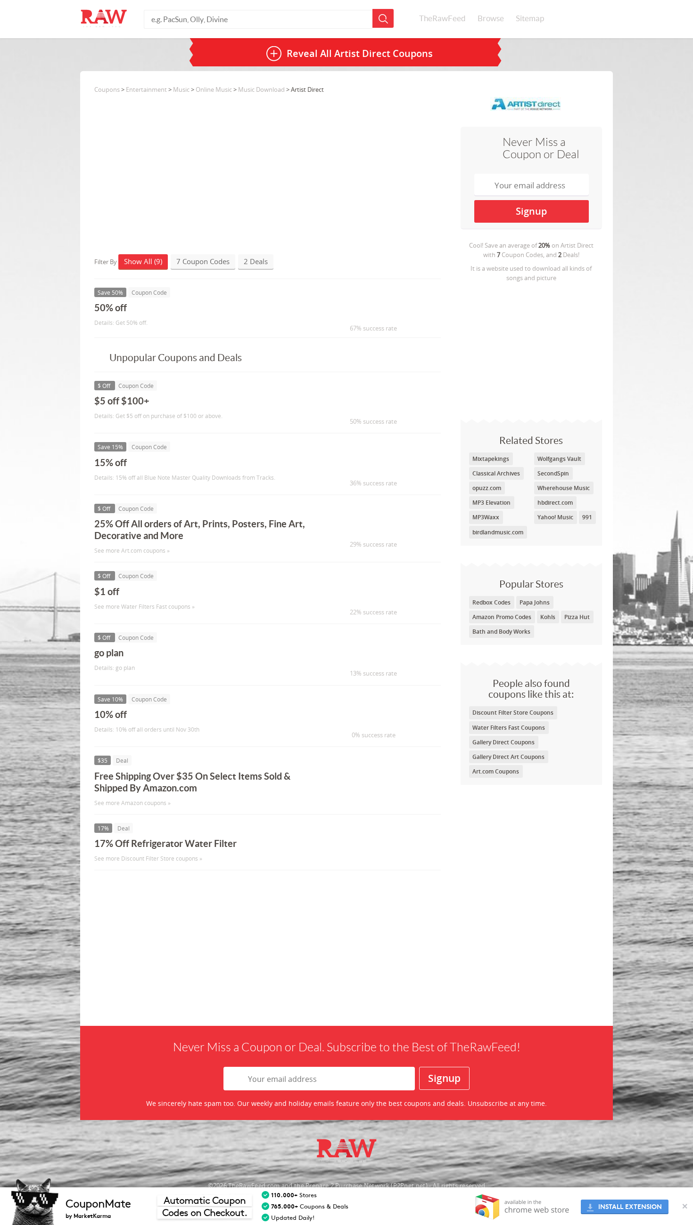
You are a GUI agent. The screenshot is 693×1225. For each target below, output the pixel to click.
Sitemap (530, 18)
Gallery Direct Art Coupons (508, 757)
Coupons (107, 89)
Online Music (214, 89)
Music (181, 89)
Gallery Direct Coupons (503, 742)
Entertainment (146, 89)
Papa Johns (535, 602)
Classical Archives (496, 473)
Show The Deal (359, 780)
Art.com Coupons (495, 771)
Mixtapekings (490, 459)
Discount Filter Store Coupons (512, 713)
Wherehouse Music (563, 488)
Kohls (547, 617)
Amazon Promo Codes (501, 617)
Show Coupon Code (368, 311)
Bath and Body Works (501, 632)
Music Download (261, 89)
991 (587, 517)
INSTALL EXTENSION (630, 1207)
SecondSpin (553, 473)
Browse (491, 18)
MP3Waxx (485, 517)
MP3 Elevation (491, 503)
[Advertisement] (531, 348)
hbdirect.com (555, 503)
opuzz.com (486, 488)
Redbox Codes (491, 602)
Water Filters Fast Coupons (508, 728)
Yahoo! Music (555, 517)
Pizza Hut (577, 617)
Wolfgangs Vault (559, 459)
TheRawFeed (442, 18)
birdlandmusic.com (497, 532)
